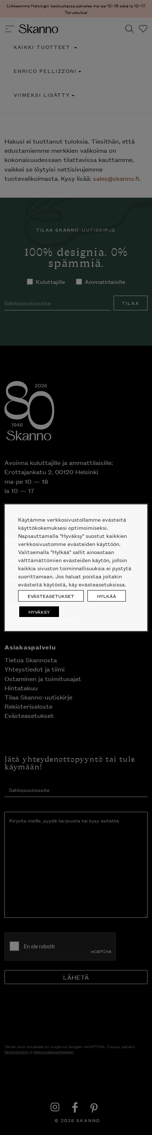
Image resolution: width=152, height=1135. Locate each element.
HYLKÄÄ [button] (106, 595)
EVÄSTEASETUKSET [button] (51, 595)
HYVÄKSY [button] (39, 611)
